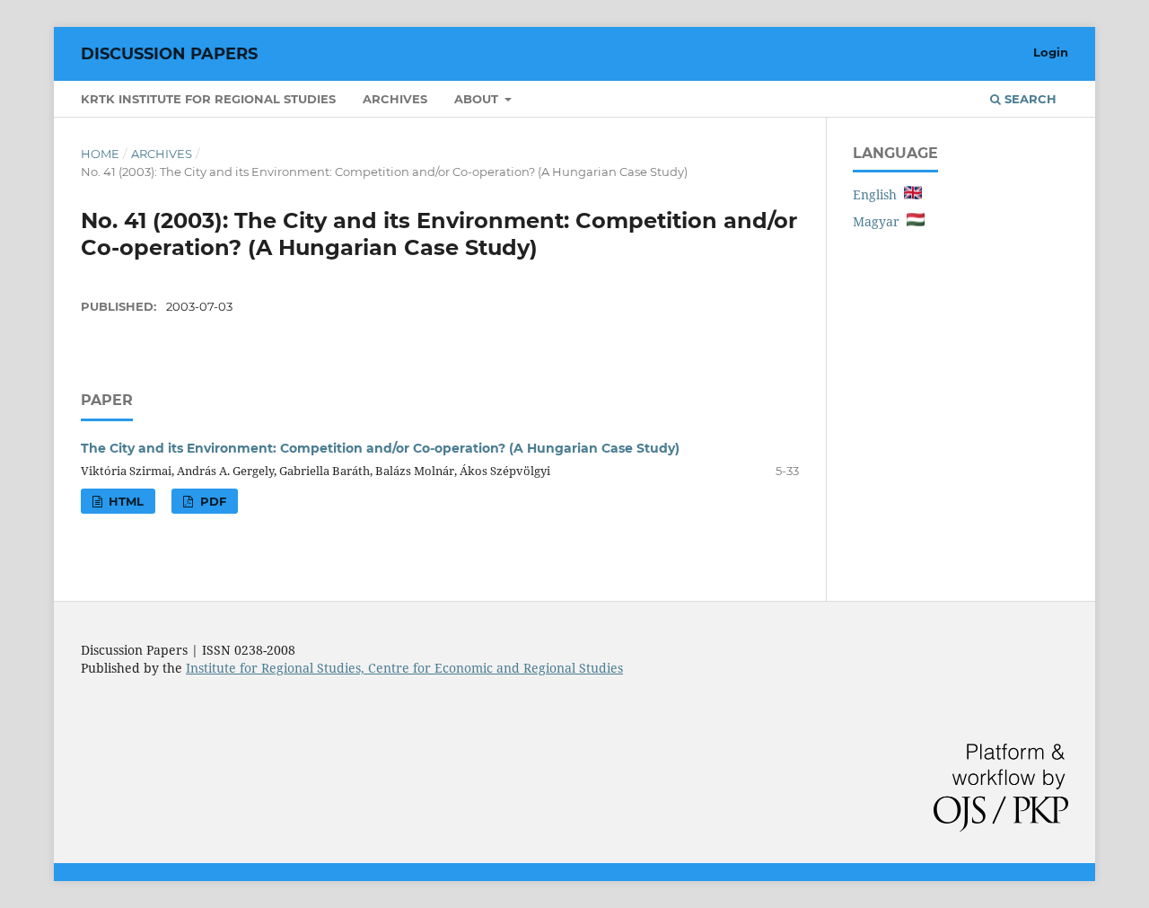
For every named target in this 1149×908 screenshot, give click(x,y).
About (478, 99)
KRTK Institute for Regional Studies (208, 99)
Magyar (880, 221)
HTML (124, 501)
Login (1050, 52)
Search (1029, 99)
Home (100, 153)
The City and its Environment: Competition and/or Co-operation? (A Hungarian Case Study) (380, 448)
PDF (211, 501)
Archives (395, 99)
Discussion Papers (169, 54)
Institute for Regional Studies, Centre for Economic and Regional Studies (404, 667)
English (878, 194)
